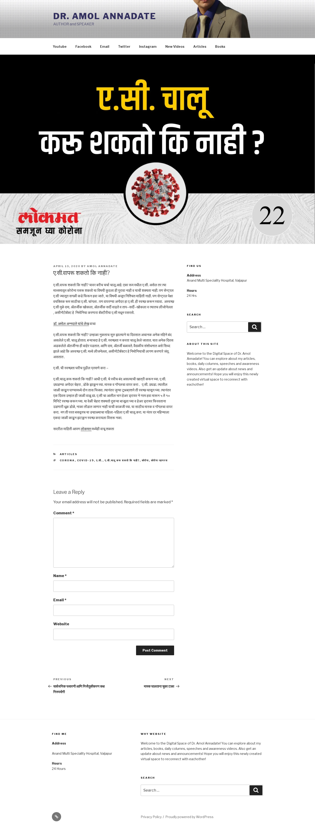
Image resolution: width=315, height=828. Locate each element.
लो (82, 429)
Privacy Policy (151, 817)
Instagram (148, 46)
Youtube (60, 46)
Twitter (124, 46)
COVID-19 (85, 460)
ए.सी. (99, 460)
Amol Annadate (102, 266)
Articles (199, 46)
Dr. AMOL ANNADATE (104, 16)
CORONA (67, 460)
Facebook (83, 46)
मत (89, 429)
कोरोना (145, 460)
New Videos (174, 46)
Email (104, 46)
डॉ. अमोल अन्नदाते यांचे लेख (71, 324)
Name (60, 576)
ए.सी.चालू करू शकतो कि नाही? (122, 460)
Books (220, 46)
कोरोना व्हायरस (159, 460)
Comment (63, 513)
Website (61, 624)
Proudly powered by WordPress (189, 817)
